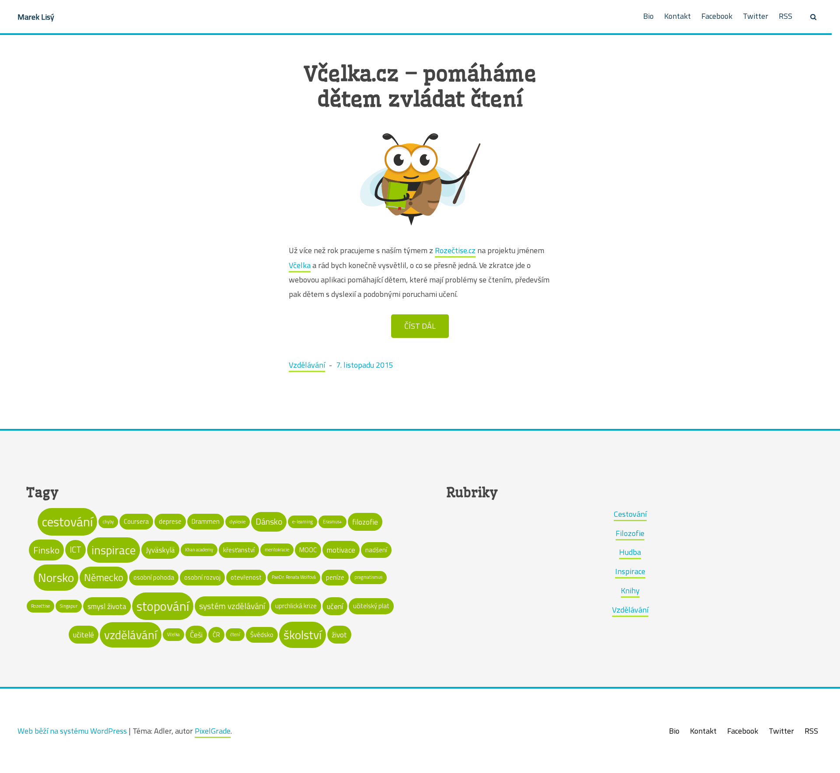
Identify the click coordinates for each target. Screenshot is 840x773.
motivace (341, 550)
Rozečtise (40, 605)
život (339, 635)
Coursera (136, 521)
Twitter (755, 16)
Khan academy (199, 549)
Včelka (300, 265)
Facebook (716, 16)
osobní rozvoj (202, 577)
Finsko (46, 550)
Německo (103, 577)
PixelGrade (213, 731)
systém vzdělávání (232, 606)
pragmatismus (368, 577)
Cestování (630, 514)
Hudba (630, 552)
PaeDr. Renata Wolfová (294, 577)
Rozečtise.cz (455, 250)
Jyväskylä (160, 550)
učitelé (83, 635)
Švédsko (261, 635)
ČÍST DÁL (420, 326)
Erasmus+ (332, 521)
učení (335, 606)
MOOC (308, 550)
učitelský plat (371, 606)
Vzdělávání (307, 365)
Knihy (630, 590)
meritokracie (277, 549)
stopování (162, 606)
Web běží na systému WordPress (72, 731)
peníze (335, 577)
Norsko (56, 577)
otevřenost (246, 577)
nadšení (376, 550)
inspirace (113, 550)
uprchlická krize (296, 606)
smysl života (107, 606)
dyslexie (237, 521)
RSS (785, 16)
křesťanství (239, 550)
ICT (75, 549)
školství (303, 635)
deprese (170, 521)
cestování (67, 521)
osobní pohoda (153, 577)
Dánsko (269, 521)
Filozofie (630, 533)
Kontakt (677, 16)
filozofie (365, 522)
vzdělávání (130, 635)
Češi (196, 635)
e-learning (302, 521)
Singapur (68, 605)
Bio (648, 16)
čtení (235, 634)
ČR (216, 635)
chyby (108, 521)
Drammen (206, 521)
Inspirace (630, 571)
